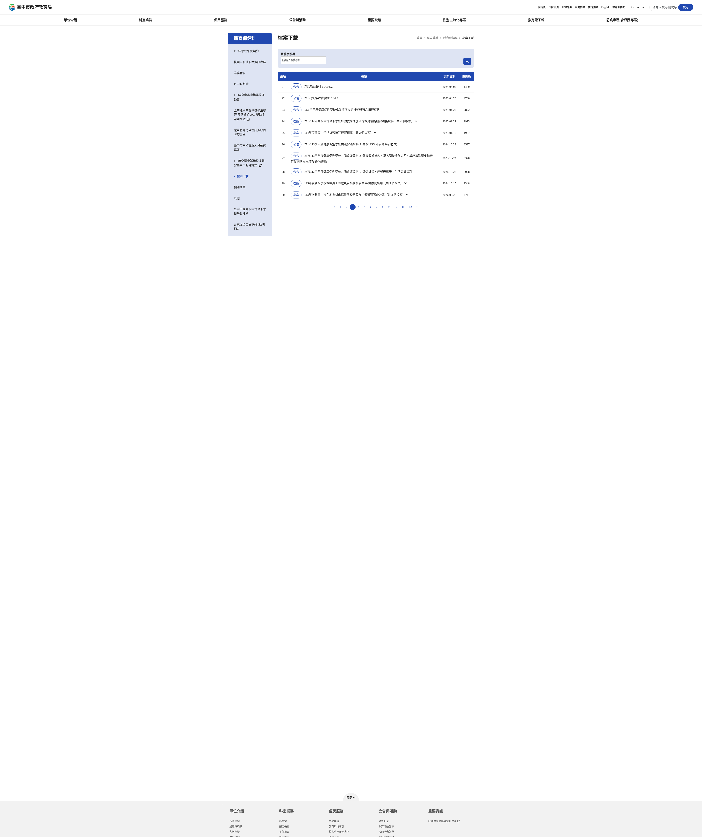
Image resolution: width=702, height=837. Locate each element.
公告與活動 (297, 20)
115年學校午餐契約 (246, 51)
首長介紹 (234, 821)
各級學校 (234, 831)
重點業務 (334, 821)
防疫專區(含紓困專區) (622, 20)
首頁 (419, 38)
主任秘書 (284, 831)
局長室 (283, 821)
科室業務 (145, 20)
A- (632, 7)
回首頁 (542, 7)
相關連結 (240, 187)
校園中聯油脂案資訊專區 (250, 62)
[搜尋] (467, 61)
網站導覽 (567, 7)
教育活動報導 (386, 826)
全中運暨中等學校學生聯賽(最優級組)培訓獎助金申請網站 (250, 115)
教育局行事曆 (336, 826)
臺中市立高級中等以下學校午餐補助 (250, 211)
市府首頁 (554, 7)
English (605, 7)
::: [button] (223, 803)
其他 (237, 198)
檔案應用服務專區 (339, 831)
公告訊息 (384, 821)
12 (410, 206)
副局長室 (284, 826)
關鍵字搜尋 (288, 54)
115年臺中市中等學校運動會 (249, 97)
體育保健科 (450, 38)
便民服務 (220, 20)
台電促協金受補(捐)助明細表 (249, 226)
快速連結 (593, 7)
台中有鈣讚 (241, 84)
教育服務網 (618, 7)
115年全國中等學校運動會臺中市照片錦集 (249, 163)
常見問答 (580, 7)
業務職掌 (240, 73)
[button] (364, 121)
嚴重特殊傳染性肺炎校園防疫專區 (250, 132)
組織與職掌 (235, 826)
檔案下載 (242, 176)
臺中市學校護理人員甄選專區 (250, 147)
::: (225, 35)
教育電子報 (536, 20)
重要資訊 (374, 20)
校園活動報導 (386, 831)
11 (403, 206)
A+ (644, 7)
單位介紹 (70, 20)
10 (395, 206)
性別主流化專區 (454, 20)
